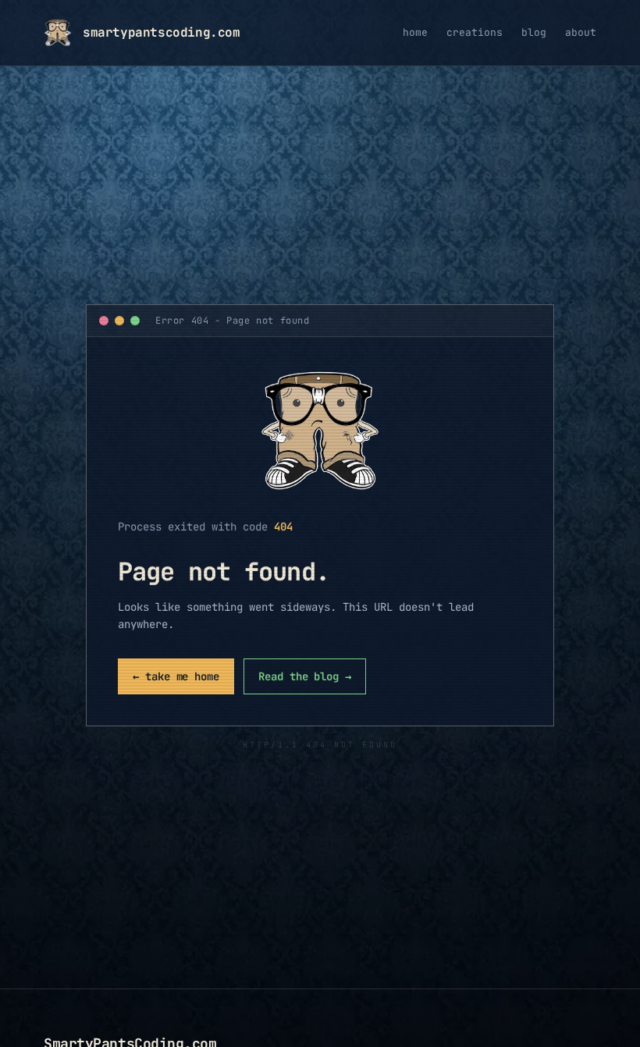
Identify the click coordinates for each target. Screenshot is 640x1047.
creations (474, 32)
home (415, 32)
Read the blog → (304, 676)
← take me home (176, 676)
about (580, 32)
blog (533, 32)
